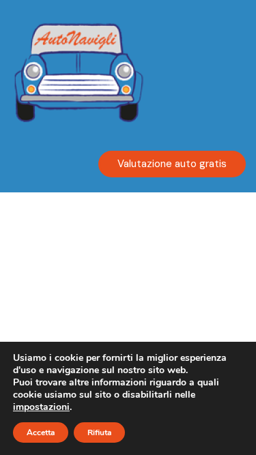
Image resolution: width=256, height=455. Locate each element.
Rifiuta (99, 432)
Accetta (41, 432)
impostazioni (41, 407)
